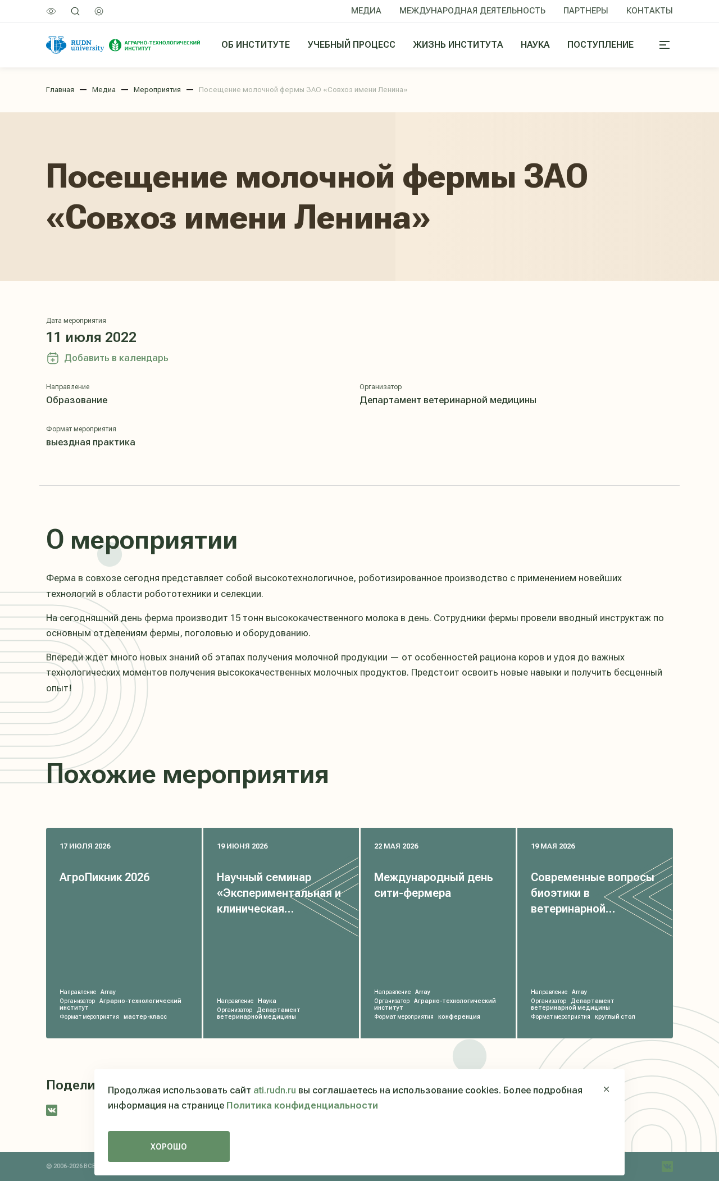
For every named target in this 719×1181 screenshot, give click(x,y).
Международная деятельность (472, 11)
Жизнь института (458, 44)
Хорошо (169, 1146)
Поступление (600, 44)
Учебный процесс (351, 44)
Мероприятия (157, 89)
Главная (60, 89)
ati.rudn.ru (274, 1090)
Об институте (255, 44)
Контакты (649, 11)
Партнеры (585, 11)
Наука (535, 44)
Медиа (366, 11)
